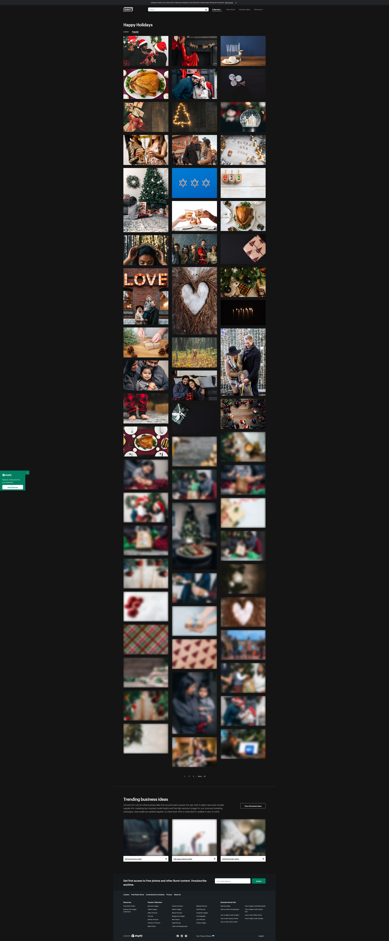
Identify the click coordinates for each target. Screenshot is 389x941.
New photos (230, 9)
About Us (177, 894)
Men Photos (176, 919)
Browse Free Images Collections (129, 910)
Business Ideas (225, 906)
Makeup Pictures (201, 906)
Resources (258, 9)
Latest (126, 31)
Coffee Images (152, 909)
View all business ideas (253, 806)
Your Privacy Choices (204, 935)
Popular (135, 31)
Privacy (169, 894)
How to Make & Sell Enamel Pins (254, 910)
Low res (160, 63)
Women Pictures (153, 919)
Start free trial (12, 487)
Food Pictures (200, 909)
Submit (258, 881)
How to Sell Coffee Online (253, 915)
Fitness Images (201, 923)
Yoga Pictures (176, 923)
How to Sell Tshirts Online (229, 922)
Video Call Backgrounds (179, 926)
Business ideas (244, 9)
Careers (126, 894)
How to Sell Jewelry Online (229, 918)
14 (204, 776)
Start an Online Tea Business (230, 909)
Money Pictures (177, 913)
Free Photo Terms (137, 894)
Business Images (153, 906)
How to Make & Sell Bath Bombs (255, 906)
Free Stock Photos (129, 906)
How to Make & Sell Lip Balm (230, 915)
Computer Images (202, 913)
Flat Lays (150, 916)
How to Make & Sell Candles (254, 918)
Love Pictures (200, 919)
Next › (200, 776)
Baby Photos (152, 926)
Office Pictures (152, 913)
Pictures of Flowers (154, 923)
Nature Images (176, 909)
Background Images (178, 916)
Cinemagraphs (201, 916)
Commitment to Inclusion (155, 894)
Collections (216, 9)
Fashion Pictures (177, 906)
